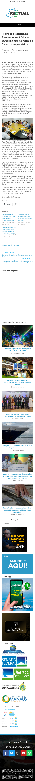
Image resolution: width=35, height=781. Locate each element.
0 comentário (18, 53)
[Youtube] (24, 753)
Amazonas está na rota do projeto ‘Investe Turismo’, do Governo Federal (17, 415)
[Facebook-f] (6, 753)
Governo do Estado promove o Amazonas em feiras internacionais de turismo (17, 382)
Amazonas (8, 244)
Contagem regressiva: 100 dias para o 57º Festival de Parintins (17, 350)
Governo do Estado (13, 245)
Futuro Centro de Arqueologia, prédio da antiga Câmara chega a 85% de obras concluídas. (17, 510)
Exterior (4, 245)
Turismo (6, 53)
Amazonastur (16, 244)
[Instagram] (18, 753)
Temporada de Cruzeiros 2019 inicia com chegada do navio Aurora (17, 447)
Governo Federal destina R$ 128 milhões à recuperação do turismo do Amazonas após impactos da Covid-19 (17, 476)
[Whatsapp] (29, 753)
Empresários (24, 244)
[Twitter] (12, 753)
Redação (7, 50)
